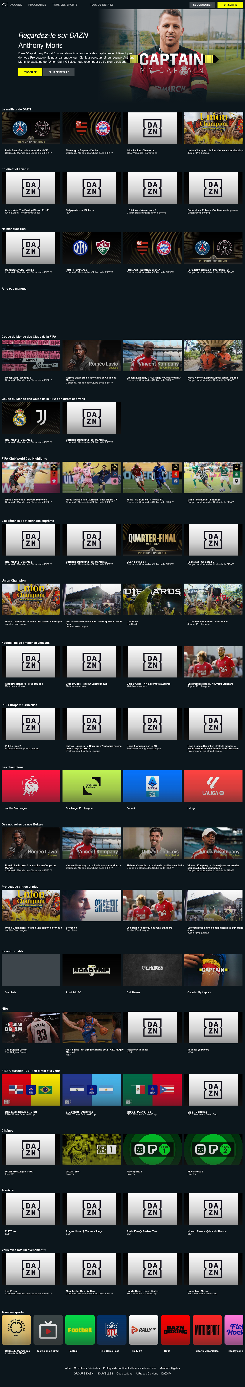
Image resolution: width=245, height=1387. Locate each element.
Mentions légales (170, 1368)
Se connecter (202, 4)
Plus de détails (102, 4)
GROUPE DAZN (84, 1373)
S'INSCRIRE (230, 4)
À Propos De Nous (147, 1373)
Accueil (16, 4)
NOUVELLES (105, 1373)
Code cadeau (124, 1373)
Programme (37, 4)
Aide (68, 1368)
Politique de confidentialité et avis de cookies (129, 1368)
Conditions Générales (87, 1368)
